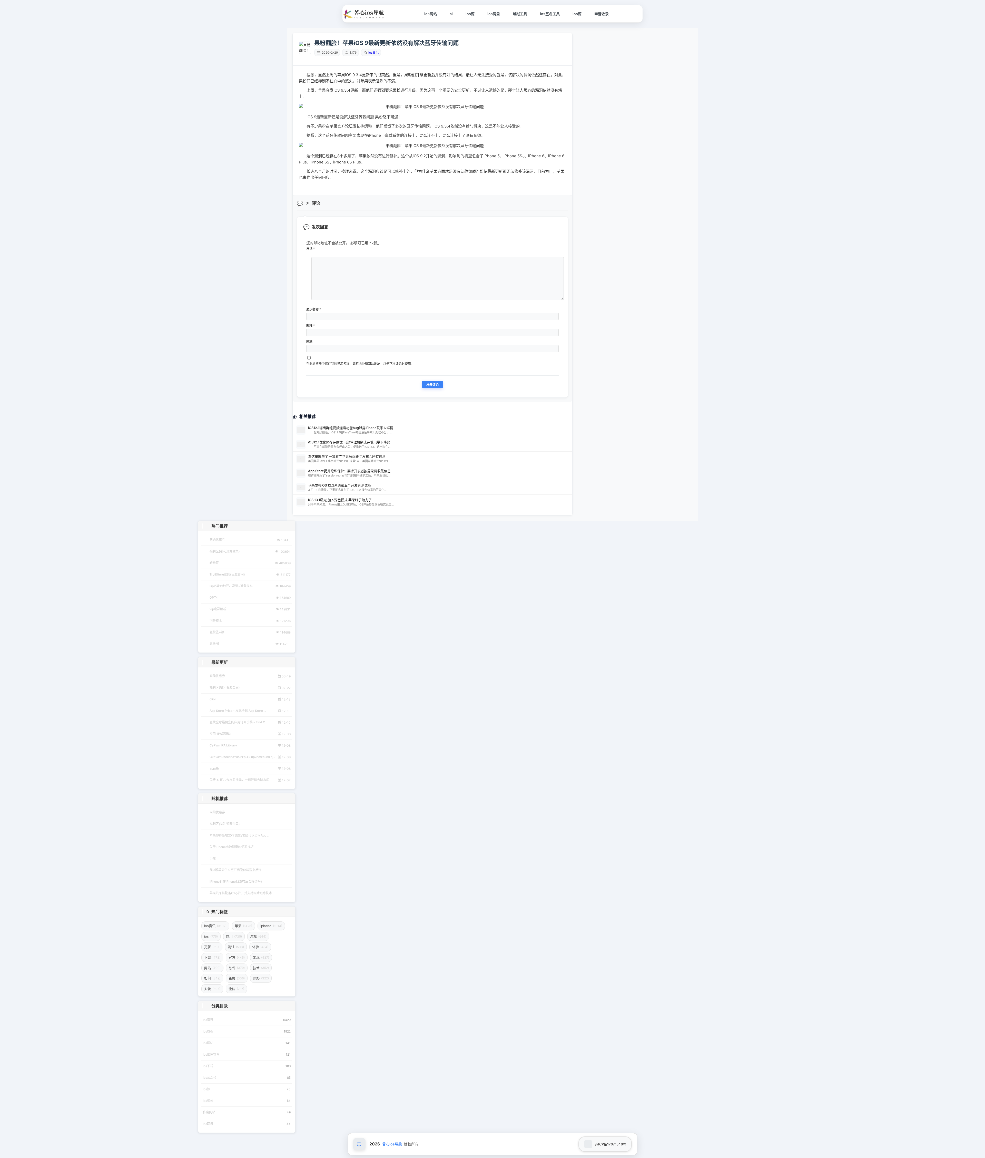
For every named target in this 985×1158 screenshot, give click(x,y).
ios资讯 (373, 52)
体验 (260, 947)
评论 (310, 248)
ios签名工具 (550, 14)
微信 (236, 989)
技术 (261, 968)
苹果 (243, 926)
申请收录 (601, 14)
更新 (212, 947)
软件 (237, 968)
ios (211, 936)
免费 (237, 978)
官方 (237, 957)
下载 (212, 957)
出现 (261, 957)
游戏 (258, 936)
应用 (234, 936)
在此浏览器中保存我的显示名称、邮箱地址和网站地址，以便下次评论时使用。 (360, 364)
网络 (261, 978)
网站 (309, 342)
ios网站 (430, 14)
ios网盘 (493, 14)
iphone (271, 926)
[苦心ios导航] (364, 14)
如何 (212, 978)
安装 (212, 989)
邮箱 (310, 325)
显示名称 (313, 309)
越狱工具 (520, 14)
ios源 (470, 14)
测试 (236, 947)
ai (451, 14)
